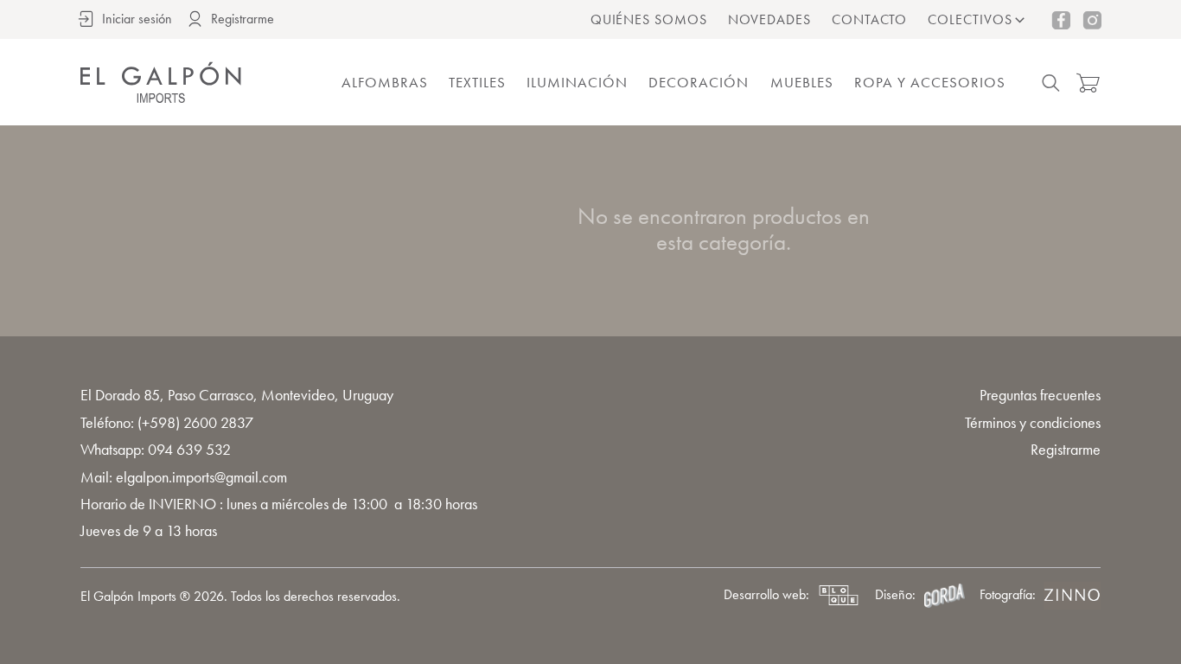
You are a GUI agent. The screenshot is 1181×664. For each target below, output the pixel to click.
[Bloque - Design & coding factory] (838, 595)
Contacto (870, 19)
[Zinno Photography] (1072, 596)
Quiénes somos (648, 19)
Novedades (769, 19)
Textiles (477, 82)
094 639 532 (189, 449)
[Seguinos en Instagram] (1092, 20)
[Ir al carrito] (1087, 83)
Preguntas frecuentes (1040, 395)
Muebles (801, 82)
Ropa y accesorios (929, 82)
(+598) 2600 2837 (195, 422)
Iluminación (577, 82)
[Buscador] (1051, 83)
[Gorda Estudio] (944, 596)
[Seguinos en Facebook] (1061, 20)
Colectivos (970, 19)
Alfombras (385, 82)
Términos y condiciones (1033, 422)
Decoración (698, 82)
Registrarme (1066, 449)
